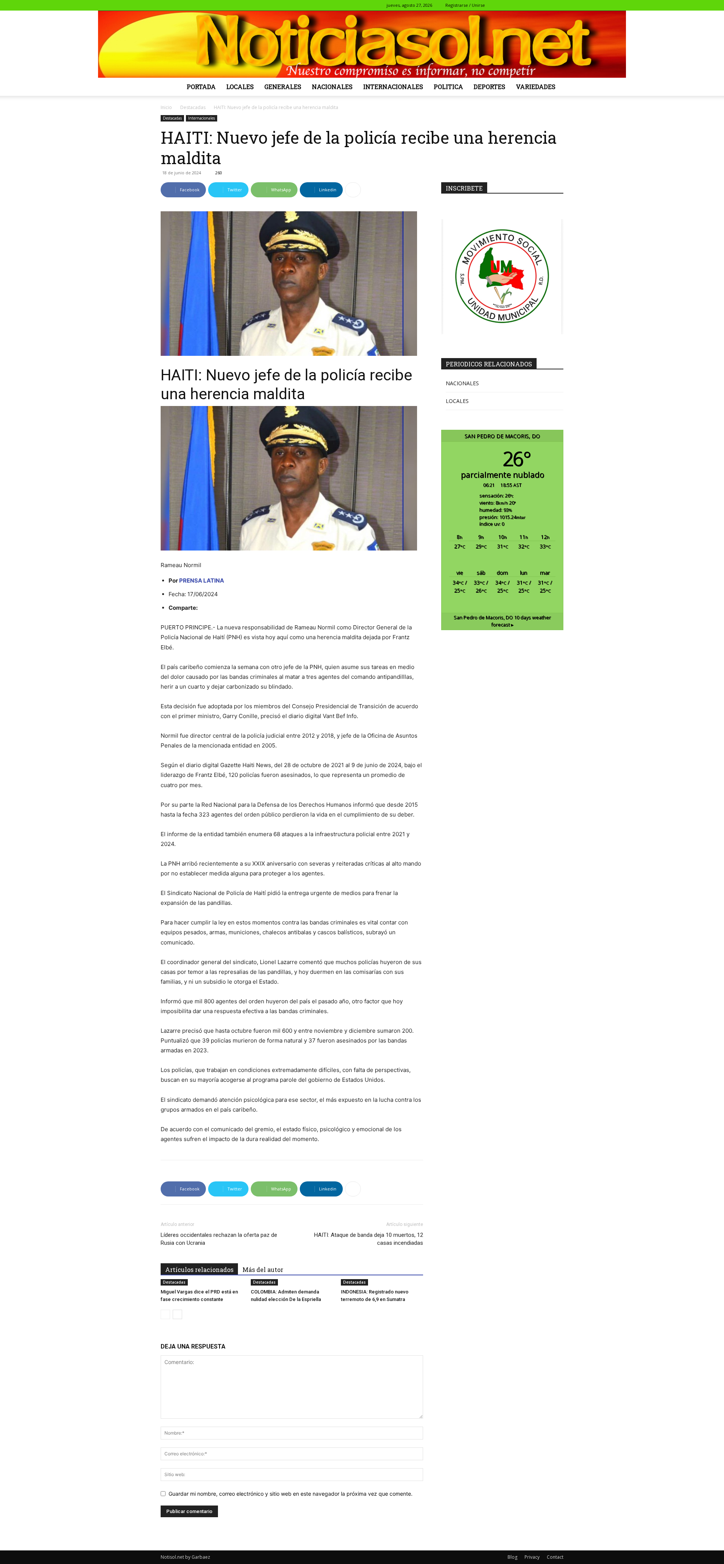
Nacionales (332, 87)
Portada (201, 87)
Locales (240, 87)
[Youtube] (557, 5)
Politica (448, 87)
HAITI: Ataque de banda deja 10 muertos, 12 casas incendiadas (368, 1239)
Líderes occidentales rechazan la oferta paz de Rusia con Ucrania (219, 1239)
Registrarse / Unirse (465, 5)
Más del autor (262, 1269)
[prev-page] (165, 1314)
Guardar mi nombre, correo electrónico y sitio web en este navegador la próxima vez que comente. (291, 1493)
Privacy (532, 1557)
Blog (512, 1557)
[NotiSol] (362, 44)
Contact (555, 1557)
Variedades (535, 87)
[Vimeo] (545, 5)
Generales (282, 87)
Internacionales (393, 87)
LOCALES (457, 400)
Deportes (489, 87)
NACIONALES (462, 383)
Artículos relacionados (199, 1269)
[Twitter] (532, 5)
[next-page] (177, 1314)
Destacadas (193, 107)
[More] (353, 189)
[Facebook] (508, 5)
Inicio (166, 107)
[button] (496, 5)
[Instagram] (520, 5)
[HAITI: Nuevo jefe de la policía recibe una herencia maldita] (292, 478)
